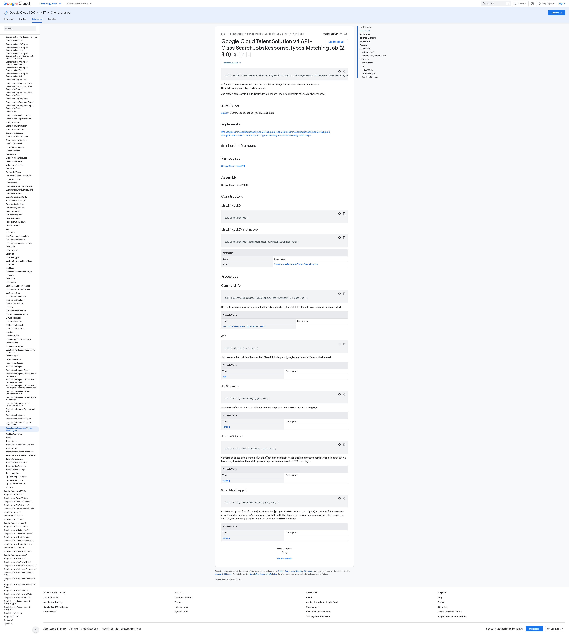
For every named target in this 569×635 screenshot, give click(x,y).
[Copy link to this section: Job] (229, 336)
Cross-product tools (77, 3)
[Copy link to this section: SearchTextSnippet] (250, 490)
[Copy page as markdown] (244, 54)
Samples (52, 19)
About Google (49, 629)
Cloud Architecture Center (318, 612)
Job (224, 376)
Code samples (313, 607)
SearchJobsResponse (243, 132)
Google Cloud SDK (22, 13)
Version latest (233, 62)
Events (441, 602)
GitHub (309, 597)
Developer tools (254, 34)
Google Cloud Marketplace (55, 607)
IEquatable (281, 132)
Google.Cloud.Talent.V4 (233, 166)
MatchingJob (268, 132)
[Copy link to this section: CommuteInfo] (244, 286)
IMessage (226, 132)
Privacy (62, 629)
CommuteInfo (259, 326)
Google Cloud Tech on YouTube (452, 616)
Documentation (236, 34)
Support (178, 602)
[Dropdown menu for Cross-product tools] (91, 3)
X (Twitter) (443, 607)
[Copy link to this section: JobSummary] (242, 386)
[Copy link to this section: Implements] (243, 124)
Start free (557, 12)
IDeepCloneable (229, 135)
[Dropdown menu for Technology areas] (60, 3)
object (224, 113)
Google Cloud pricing (52, 602)
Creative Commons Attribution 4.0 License (295, 571)
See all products (50, 597)
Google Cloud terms (90, 629)
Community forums (184, 597)
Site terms (73, 629)
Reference (37, 19)
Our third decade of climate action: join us (121, 629)
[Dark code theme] (339, 71)
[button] (284, 146)
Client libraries (60, 13)
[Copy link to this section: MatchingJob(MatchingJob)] (261, 230)
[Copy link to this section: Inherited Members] (259, 146)
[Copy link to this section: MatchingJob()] (244, 206)
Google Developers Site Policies (263, 574)
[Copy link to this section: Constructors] (247, 197)
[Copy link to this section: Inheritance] (242, 105)
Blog (440, 597)
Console (522, 3)
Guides (22, 19)
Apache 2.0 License (223, 574)
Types (258, 132)
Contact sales (49, 612)
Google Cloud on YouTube (450, 612)
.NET (43, 13)
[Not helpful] (345, 34)
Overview (8, 19)
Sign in (562, 3)
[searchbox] (20, 28)
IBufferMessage (290, 135)
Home (223, 34)
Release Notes (181, 607)
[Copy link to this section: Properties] (242, 277)
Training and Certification (318, 616)
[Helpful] (341, 34)
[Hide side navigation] (36, 630)
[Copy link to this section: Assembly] (240, 178)
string (226, 426)
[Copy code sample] (344, 71)
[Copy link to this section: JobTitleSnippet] (245, 436)
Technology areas (48, 3)
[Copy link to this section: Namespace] (243, 159)
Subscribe (534, 628)
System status (181, 612)
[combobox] (496, 3)
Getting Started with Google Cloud (322, 602)
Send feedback (336, 41)
